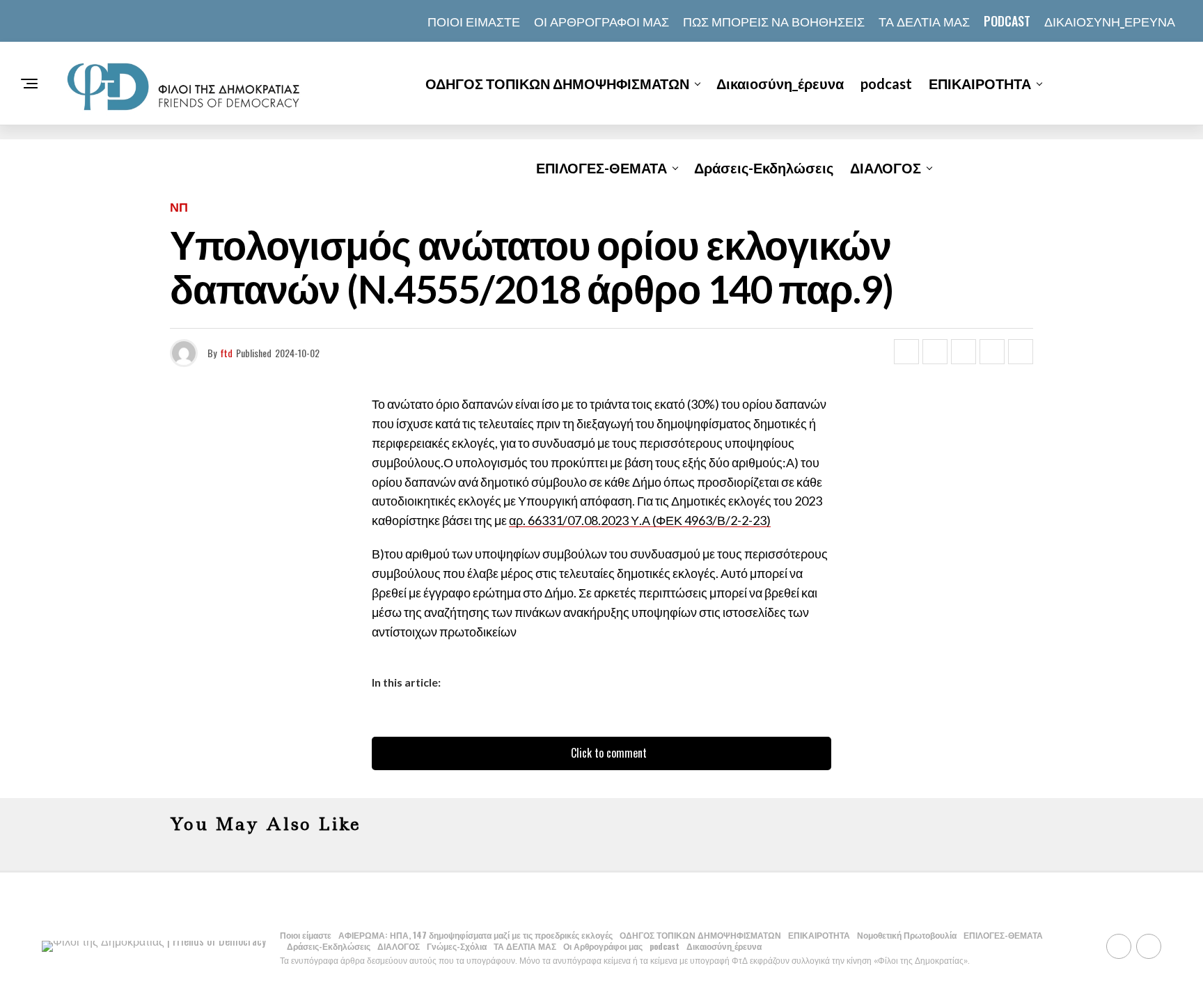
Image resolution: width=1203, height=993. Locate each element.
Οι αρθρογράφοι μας (601, 21)
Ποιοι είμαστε (305, 935)
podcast (1007, 21)
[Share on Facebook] (906, 351)
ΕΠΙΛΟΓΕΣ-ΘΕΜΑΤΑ (601, 167)
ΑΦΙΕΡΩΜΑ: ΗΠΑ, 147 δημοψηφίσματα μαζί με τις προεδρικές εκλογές (475, 935)
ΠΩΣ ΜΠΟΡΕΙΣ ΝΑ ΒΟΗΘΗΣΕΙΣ (774, 21)
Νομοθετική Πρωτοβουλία (907, 935)
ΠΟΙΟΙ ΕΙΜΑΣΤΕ (473, 21)
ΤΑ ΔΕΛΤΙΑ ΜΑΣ (924, 21)
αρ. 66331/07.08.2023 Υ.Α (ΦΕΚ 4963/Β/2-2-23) (640, 520)
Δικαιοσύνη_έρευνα (1109, 21)
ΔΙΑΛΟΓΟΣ (885, 167)
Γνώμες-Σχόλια (457, 946)
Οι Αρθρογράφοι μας (603, 946)
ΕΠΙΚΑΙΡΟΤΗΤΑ (980, 83)
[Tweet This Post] (935, 351)
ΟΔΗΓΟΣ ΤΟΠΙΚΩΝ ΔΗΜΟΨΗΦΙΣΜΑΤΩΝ (557, 83)
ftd (226, 352)
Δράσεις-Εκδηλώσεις (763, 167)
